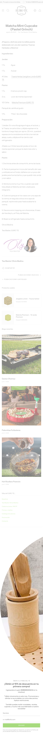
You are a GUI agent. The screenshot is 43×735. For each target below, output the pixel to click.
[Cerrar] (39, 542)
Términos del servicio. (25, 731)
